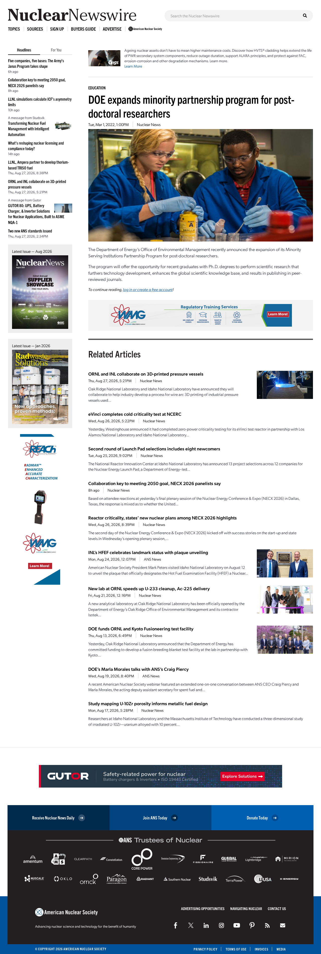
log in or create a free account (148, 289)
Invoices (261, 949)
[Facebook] (175, 925)
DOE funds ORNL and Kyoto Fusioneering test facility (140, 628)
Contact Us (277, 908)
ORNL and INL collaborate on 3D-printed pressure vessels (145, 374)
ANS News (152, 559)
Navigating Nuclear (246, 908)
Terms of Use (236, 949)
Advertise (112, 29)
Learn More (133, 66)
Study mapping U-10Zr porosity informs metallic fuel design (148, 703)
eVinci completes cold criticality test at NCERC (134, 414)
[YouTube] (236, 925)
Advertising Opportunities (202, 908)
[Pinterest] (252, 925)
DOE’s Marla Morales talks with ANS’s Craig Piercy (138, 669)
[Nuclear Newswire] (267, 925)
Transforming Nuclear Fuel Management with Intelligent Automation (28, 129)
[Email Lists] (282, 925)
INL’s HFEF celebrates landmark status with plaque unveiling (148, 552)
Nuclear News (148, 124)
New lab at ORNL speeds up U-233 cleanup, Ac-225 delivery (149, 588)
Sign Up (57, 29)
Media (281, 949)
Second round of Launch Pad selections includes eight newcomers (154, 448)
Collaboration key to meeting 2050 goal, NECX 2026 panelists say (154, 483)
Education (97, 87)
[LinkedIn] (206, 925)
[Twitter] (191, 925)
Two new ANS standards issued (30, 230)
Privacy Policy (205, 949)
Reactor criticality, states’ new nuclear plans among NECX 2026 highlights (162, 517)
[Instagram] (221, 925)
